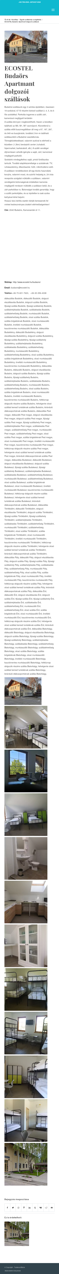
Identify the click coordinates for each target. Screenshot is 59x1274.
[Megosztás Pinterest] (24, 1207)
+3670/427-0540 (35, 2)
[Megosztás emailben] (51, 1207)
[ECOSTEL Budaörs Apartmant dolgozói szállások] (16, 1234)
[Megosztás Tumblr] (35, 1207)
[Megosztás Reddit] (46, 1207)
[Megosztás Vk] (40, 1207)
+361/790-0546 (23, 2)
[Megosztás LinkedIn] (29, 1207)
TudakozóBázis (19, 1267)
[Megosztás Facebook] (7, 1207)
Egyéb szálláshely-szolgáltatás (30, 19)
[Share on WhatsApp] (18, 1207)
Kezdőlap (14, 19)
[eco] (25, 47)
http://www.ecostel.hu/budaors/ (27, 282)
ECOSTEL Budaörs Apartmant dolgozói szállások (19, 83)
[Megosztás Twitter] (13, 1207)
